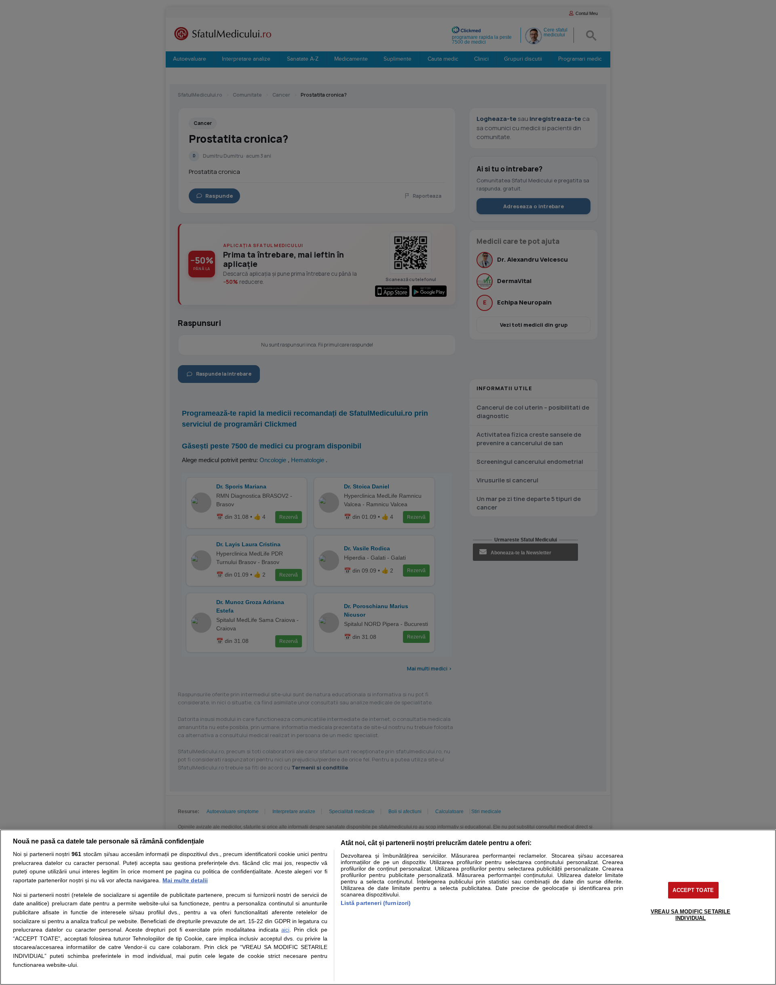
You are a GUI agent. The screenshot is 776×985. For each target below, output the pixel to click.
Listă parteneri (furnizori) (376, 903)
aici (285, 930)
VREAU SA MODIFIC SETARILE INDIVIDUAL (690, 915)
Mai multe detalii (185, 880)
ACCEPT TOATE (693, 890)
